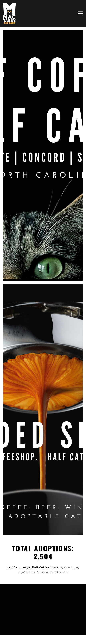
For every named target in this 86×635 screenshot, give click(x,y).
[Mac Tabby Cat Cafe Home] (10, 13)
